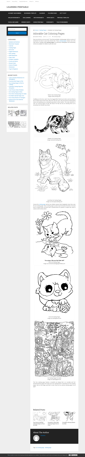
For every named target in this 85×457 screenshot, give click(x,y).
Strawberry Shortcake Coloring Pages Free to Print (53, 424)
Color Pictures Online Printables (16, 90)
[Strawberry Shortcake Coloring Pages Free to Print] (54, 416)
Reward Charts (25, 22)
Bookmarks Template (30, 13)
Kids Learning (27, 17)
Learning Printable (18, 7)
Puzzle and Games (13, 22)
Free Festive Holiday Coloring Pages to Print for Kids (39, 424)
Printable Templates (63, 17)
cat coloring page (40, 447)
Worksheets (50, 22)
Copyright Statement (23, 1)
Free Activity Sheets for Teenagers (17, 97)
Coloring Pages (52, 13)
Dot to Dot (63, 13)
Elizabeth (43, 435)
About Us (8, 1)
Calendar (42, 13)
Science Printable (38, 22)
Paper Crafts (50, 17)
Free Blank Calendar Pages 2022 (16, 95)
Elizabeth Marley (38, 36)
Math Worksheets (39, 17)
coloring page (42, 204)
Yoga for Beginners (62, 22)
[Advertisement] (54, 54)
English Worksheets (14, 17)
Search (17, 33)
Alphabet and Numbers (14, 13)
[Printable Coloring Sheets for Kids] (68, 416)
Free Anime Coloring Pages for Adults (18, 93)
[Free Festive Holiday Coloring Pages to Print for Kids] (39, 416)
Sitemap (37, 1)
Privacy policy (74, 455)
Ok (69, 455)
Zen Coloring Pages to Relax (15, 91)
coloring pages (62, 40)
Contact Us (31, 1)
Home (36, 30)
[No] (83, 455)
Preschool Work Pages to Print (16, 81)
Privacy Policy (14, 1)
